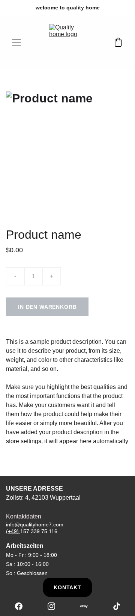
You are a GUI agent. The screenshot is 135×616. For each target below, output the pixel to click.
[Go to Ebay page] (87, 606)
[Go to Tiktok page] (116, 606)
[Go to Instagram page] (55, 606)
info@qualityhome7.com (34, 524)
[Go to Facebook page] (22, 606)
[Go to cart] (118, 43)
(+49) (13, 531)
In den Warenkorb (47, 307)
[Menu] (16, 43)
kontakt (67, 587)
